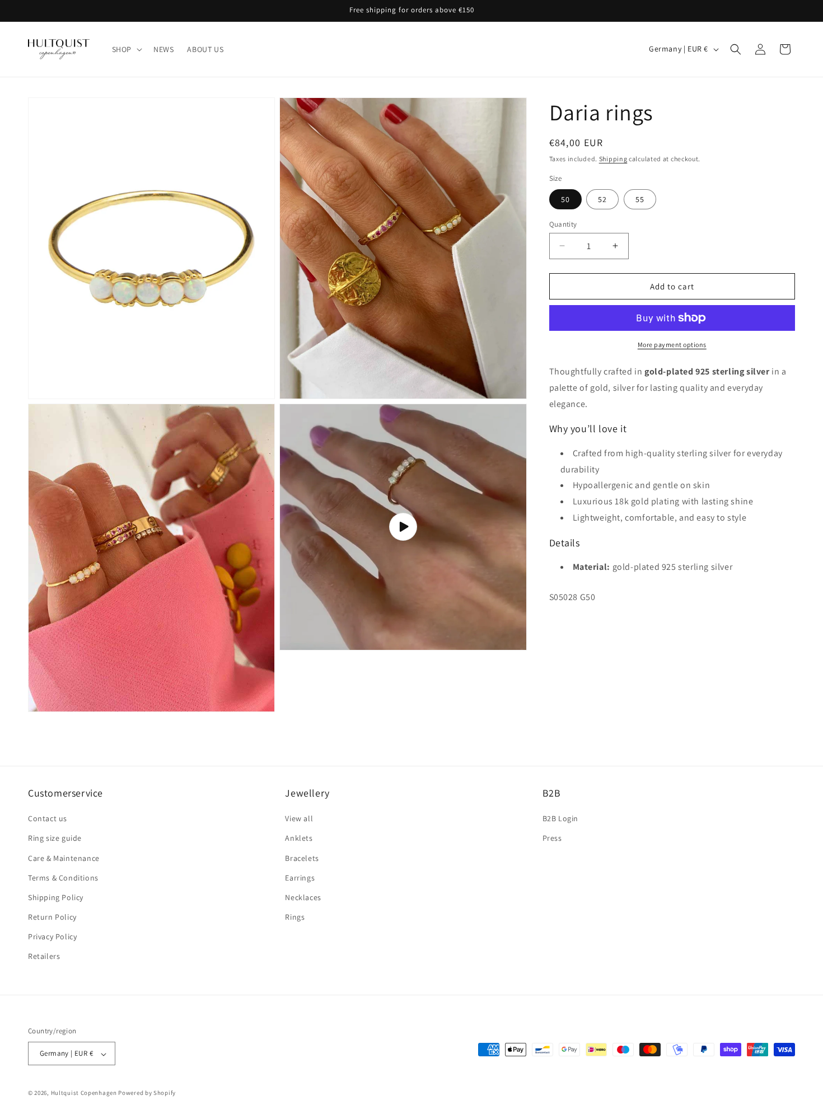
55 (639, 199)
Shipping (613, 158)
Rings (295, 917)
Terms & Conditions (63, 878)
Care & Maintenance (64, 858)
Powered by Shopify (147, 1093)
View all (299, 819)
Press (552, 839)
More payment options (672, 344)
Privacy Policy (52, 937)
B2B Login (560, 819)
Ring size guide (55, 839)
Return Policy (52, 917)
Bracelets (302, 858)
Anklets (298, 839)
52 (602, 199)
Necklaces (303, 897)
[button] (126, 49)
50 (565, 199)
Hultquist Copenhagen (84, 1093)
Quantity (563, 223)
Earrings (300, 878)
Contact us (47, 819)
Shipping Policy (55, 897)
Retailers (44, 957)
